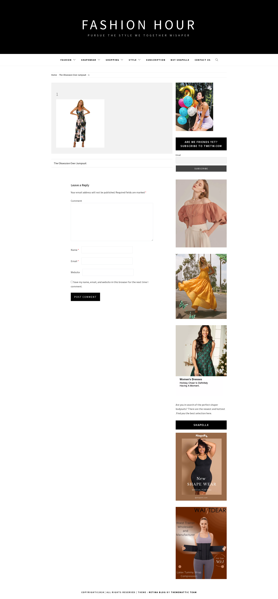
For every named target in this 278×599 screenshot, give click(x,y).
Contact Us (203, 59)
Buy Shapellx (180, 59)
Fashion (66, 59)
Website (75, 272)
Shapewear (88, 59)
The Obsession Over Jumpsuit (70, 163)
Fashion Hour (139, 24)
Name (75, 249)
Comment (76, 200)
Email (75, 261)
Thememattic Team (184, 592)
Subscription (155, 59)
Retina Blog (157, 592)
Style (133, 59)
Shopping (112, 59)
